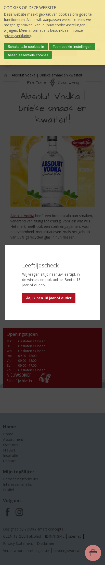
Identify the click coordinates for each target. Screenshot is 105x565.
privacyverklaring (17, 35)
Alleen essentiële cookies (28, 55)
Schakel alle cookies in (26, 46)
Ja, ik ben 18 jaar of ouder (48, 298)
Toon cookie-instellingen (72, 46)
